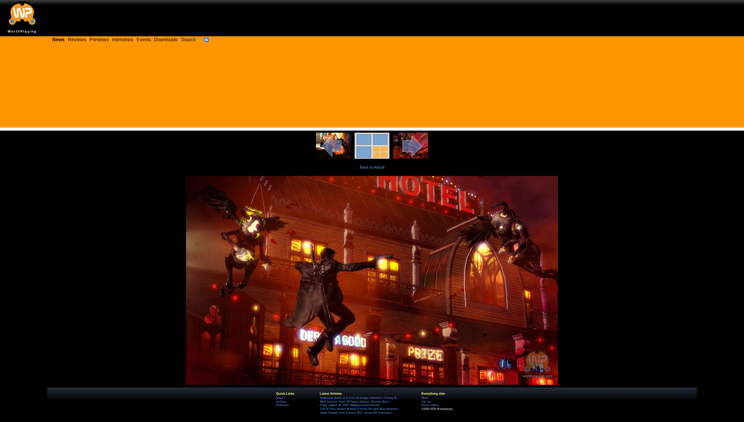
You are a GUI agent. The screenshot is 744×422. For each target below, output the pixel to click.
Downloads (166, 39)
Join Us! (426, 401)
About (424, 397)
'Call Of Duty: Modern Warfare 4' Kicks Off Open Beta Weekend (359, 408)
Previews (99, 39)
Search (188, 39)
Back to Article (372, 167)
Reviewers (282, 405)
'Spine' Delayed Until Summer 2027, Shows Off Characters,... (357, 412)
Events (144, 39)
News (279, 397)
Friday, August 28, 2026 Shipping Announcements (350, 405)
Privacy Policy (430, 405)
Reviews (77, 39)
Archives (281, 401)
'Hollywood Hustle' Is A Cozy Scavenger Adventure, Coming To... (359, 397)
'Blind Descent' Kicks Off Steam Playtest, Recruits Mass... (355, 401)
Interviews (122, 39)
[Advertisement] (372, 87)
